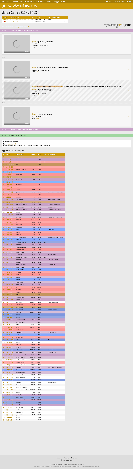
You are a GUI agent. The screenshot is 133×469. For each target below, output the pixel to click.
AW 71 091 (9, 305)
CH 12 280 (9, 412)
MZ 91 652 (9, 252)
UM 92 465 (9, 332)
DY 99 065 (9, 205)
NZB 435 (9, 420)
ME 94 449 (9, 237)
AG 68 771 (9, 375)
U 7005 (8, 162)
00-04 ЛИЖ (10, 164)
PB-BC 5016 (10, 340)
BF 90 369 (9, 367)
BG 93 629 (9, 322)
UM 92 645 (9, 335)
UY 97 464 (9, 267)
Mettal (37, 95)
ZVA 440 (9, 187)
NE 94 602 (9, 245)
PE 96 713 (9, 285)
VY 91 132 (9, 362)
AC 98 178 (9, 167)
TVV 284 (9, 327)
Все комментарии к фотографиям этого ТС (15, 27)
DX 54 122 (9, 415)
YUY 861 (9, 184)
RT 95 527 (9, 310)
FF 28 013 (9, 227)
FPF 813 (9, 292)
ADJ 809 (9, 197)
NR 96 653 (9, 202)
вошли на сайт (12, 144)
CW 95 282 (9, 372)
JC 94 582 (9, 177)
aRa (37, 71)
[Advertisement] (66, 439)
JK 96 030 (9, 169)
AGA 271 (9, 220)
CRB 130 (9, 250)
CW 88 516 (9, 352)
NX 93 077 (9, 265)
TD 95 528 (9, 337)
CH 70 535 (9, 400)
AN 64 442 (9, 382)
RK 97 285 (9, 225)
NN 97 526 (9, 262)
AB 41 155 (9, 297)
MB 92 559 (9, 242)
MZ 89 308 (9, 255)
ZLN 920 (9, 222)
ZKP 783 (9, 235)
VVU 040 (9, 272)
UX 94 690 (9, 345)
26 (4, 164)
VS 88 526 (9, 350)
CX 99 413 (9, 192)
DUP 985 (9, 290)
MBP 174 (9, 385)
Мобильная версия (66, 460)
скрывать (120, 24)
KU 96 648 (9, 207)
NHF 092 (9, 417)
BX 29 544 (9, 410)
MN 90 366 (9, 217)
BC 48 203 (9, 392)
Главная (59, 458)
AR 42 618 (9, 302)
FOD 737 (9, 287)
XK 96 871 (9, 260)
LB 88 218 (9, 215)
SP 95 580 (9, 320)
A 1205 (8, 159)
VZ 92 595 (9, 360)
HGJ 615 (9, 277)
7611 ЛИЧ (9, 240)
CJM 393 (9, 189)
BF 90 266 (9, 370)
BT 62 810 (9, 407)
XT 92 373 (9, 397)
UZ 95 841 (9, 307)
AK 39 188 (9, 377)
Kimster (37, 47)
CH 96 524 (9, 172)
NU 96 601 (9, 270)
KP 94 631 (9, 200)
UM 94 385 (9, 347)
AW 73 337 (9, 395)
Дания (6, 21)
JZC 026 (8, 325)
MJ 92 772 (9, 179)
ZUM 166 (9, 275)
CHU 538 (9, 295)
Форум (66, 458)
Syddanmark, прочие (17, 21)
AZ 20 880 (9, 330)
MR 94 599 (9, 210)
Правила (73, 458)
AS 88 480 (9, 380)
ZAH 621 (9, 195)
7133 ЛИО (9, 230)
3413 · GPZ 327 (58, 86)
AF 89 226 (9, 365)
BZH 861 (9, 342)
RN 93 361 (9, 300)
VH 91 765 (9, 355)
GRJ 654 (9, 315)
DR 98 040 (9, 182)
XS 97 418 (9, 390)
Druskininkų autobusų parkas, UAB (20, 19)
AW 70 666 (9, 387)
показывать (128, 27)
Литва (6, 19)
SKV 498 (9, 212)
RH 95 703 (9, 257)
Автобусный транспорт (23, 5)
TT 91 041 (9, 247)
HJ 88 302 (9, 174)
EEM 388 (9, 232)
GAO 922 (9, 280)
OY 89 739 (9, 282)
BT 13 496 (9, 402)
